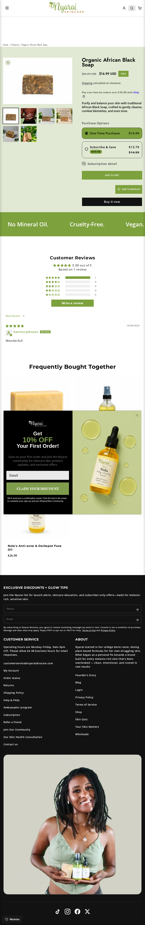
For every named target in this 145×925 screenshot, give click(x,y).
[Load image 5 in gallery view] (11, 134)
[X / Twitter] (87, 911)
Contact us (11, 744)
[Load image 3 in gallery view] (47, 116)
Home (5, 44)
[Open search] (132, 8)
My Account (11, 670)
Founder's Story (85, 675)
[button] (53, 277)
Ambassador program (18, 707)
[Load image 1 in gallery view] (11, 116)
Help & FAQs (12, 700)
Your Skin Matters (87, 726)
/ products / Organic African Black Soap (28, 44)
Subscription (12, 715)
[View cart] (139, 8)
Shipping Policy (14, 692)
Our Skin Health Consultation (23, 737)
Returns (9, 685)
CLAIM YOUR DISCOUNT (38, 488)
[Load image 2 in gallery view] (29, 116)
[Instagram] (67, 911)
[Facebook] (77, 911)
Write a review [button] (72, 303)
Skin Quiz (81, 719)
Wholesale (82, 734)
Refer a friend (13, 722)
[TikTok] (57, 911)
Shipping (87, 83)
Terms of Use (89, 630)
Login (79, 690)
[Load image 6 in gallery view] (29, 134)
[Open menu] (7, 8)
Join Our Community (17, 729)
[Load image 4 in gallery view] (64, 116)
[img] (15, 326)
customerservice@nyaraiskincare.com (28, 663)
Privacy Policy (108, 630)
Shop (78, 712)
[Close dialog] (137, 415)
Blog (78, 682)
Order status (12, 678)
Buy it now (112, 202)
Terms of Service (86, 704)
